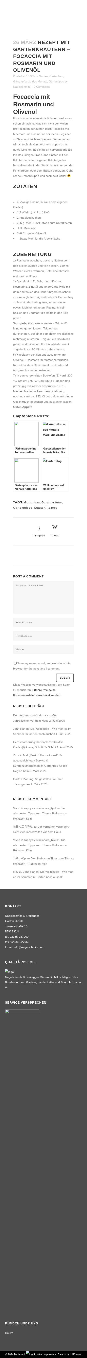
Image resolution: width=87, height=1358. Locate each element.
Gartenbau (56, 76)
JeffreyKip (19, 858)
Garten (43, 76)
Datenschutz (64, 1354)
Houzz (9, 1332)
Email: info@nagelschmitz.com (24, 947)
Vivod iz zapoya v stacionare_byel (34, 840)
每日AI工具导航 (23, 826)
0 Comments (42, 86)
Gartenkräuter (51, 502)
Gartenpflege (22, 507)
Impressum (50, 1354)
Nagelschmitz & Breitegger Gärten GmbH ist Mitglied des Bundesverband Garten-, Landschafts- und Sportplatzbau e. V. (43, 982)
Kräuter (39, 507)
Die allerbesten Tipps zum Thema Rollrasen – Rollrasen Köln (40, 813)
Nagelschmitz (21, 86)
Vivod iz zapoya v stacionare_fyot (34, 808)
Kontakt (77, 1354)
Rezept (52, 507)
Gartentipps (56, 81)
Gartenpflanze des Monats (30, 81)
